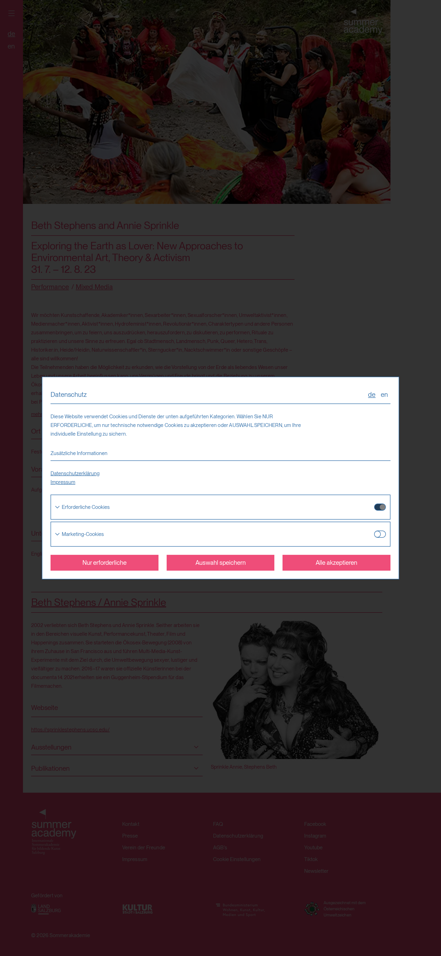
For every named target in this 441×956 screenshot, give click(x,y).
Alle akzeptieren (336, 562)
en (384, 394)
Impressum (63, 482)
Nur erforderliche (104, 562)
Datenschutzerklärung (75, 473)
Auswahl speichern (220, 562)
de (371, 394)
